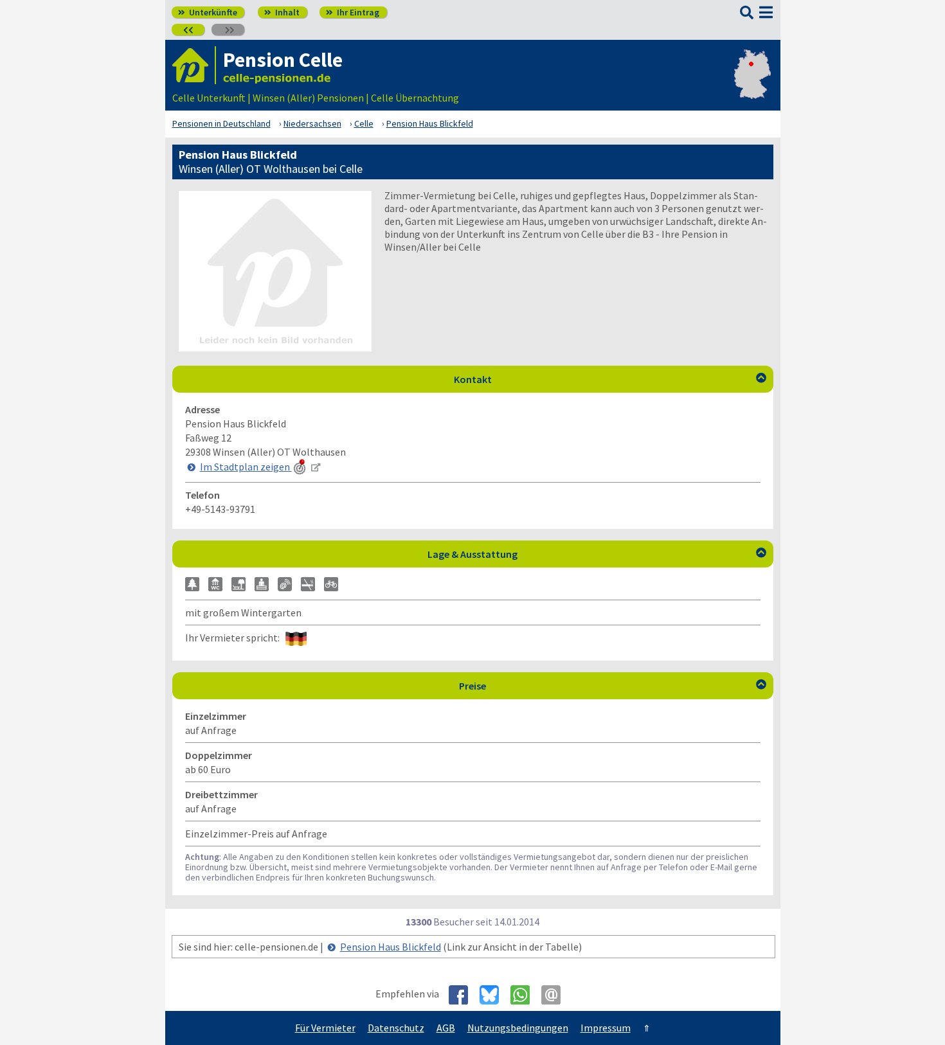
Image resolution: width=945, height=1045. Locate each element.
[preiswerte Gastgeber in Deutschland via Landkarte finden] (752, 84)
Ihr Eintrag (352, 12)
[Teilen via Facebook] (463, 995)
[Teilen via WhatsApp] (524, 995)
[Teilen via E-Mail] (555, 995)
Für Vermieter (325, 1027)
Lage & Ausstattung (597, 554)
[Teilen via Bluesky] (494, 995)
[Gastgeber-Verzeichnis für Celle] (194, 65)
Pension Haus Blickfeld (390, 946)
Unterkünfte (207, 12)
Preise (612, 685)
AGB (446, 1027)
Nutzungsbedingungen (517, 1027)
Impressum (605, 1027)
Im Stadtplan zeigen (246, 466)
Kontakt (610, 379)
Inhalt (282, 12)
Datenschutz (396, 1027)
